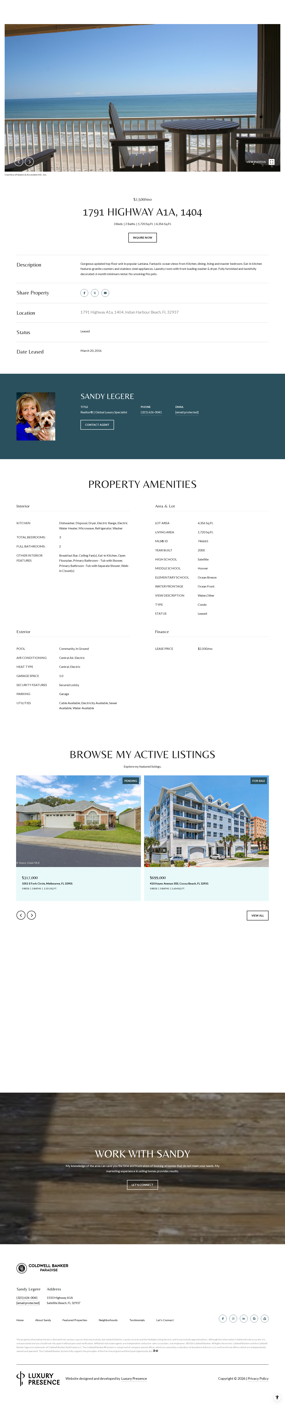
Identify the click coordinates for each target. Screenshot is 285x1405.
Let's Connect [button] (142, 1184)
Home (20, 1320)
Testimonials (137, 1320)
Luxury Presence (134, 1378)
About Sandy (43, 1320)
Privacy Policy (258, 1378)
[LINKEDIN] (244, 1318)
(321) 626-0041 (151, 412)
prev (18, 161)
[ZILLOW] (265, 1318)
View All (257, 915)
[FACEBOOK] (223, 1318)
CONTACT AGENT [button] (97, 424)
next (29, 161)
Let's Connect (165, 1320)
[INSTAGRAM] (233, 1318)
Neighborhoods (108, 1320)
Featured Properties (75, 1320)
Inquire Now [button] (142, 237)
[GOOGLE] (254, 1318)
